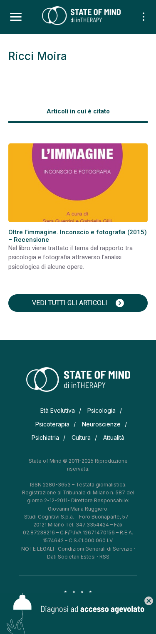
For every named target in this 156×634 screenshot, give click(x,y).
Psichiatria (45, 437)
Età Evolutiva (57, 410)
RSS (104, 557)
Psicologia (101, 410)
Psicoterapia (52, 424)
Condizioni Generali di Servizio (95, 549)
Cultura (81, 437)
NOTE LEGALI (37, 549)
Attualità (113, 437)
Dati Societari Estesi (71, 557)
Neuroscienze (101, 424)
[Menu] (15, 17)
